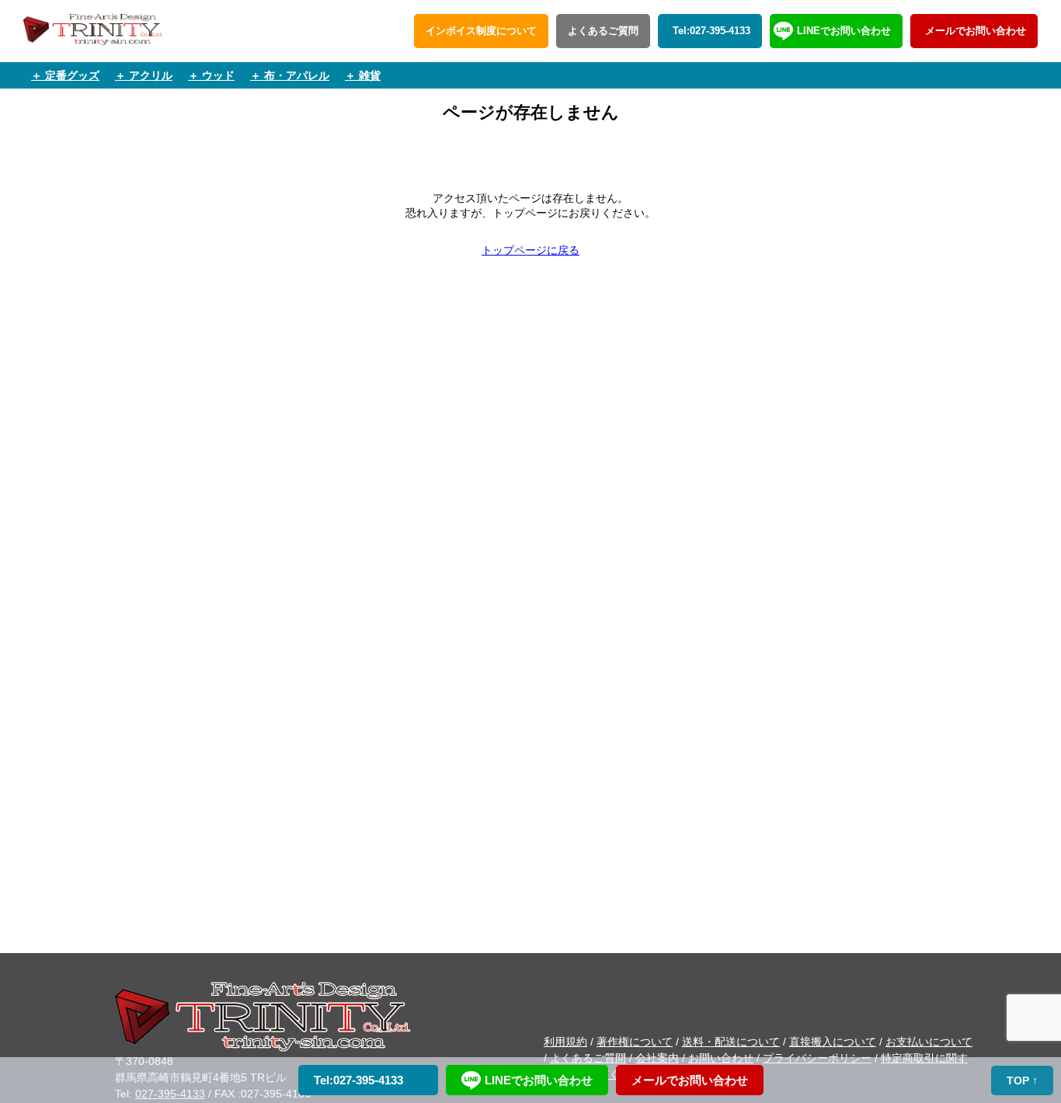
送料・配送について (731, 1041)
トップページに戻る (530, 250)
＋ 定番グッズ (65, 75)
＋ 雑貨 (363, 75)
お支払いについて (928, 1041)
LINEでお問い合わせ (844, 31)
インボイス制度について (481, 31)
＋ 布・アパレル (289, 75)
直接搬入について (832, 1041)
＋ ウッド (211, 75)
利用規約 (565, 1041)
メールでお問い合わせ (974, 31)
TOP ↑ (1022, 1080)
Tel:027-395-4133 (710, 31)
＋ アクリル (143, 75)
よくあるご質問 (603, 31)
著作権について (635, 1041)
